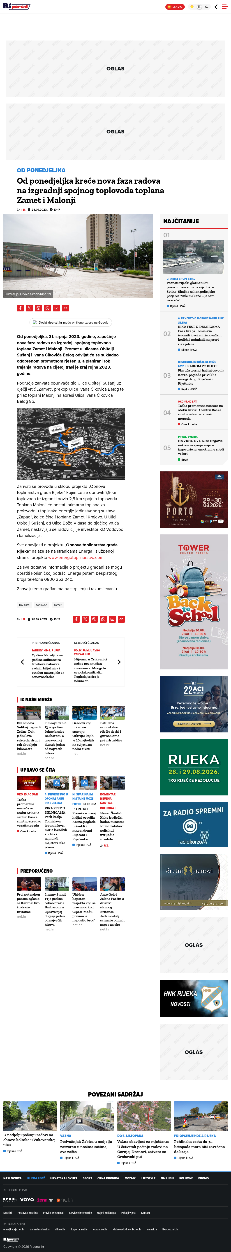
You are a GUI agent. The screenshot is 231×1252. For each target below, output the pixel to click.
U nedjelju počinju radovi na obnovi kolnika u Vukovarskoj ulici (29, 1139)
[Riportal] (16, 7)
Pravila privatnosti (53, 1213)
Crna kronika (28, 831)
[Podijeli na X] (29, 308)
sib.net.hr (60, 1229)
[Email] (56, 308)
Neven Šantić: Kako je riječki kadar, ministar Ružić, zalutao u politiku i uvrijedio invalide (112, 826)
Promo (203, 1178)
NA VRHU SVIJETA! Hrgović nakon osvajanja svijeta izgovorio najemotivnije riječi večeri (201, 447)
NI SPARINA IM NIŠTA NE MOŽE (82, 796)
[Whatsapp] (47, 308)
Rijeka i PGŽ (56, 853)
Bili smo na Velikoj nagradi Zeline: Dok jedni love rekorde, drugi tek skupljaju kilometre (29, 736)
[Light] (192, 7)
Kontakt (145, 1213)
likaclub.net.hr (170, 1229)
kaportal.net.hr (79, 1229)
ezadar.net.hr (100, 1229)
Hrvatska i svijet (63, 1178)
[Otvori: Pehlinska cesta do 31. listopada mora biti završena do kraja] (201, 1116)
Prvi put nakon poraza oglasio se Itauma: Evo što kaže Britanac (28, 903)
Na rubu (167, 1178)
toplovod (41, 605)
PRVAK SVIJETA (188, 437)
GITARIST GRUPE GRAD (181, 279)
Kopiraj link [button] (65, 308)
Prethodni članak (23, 662)
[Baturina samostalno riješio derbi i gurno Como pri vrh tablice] (112, 713)
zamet (58, 605)
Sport (184, 459)
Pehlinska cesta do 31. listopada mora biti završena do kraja (199, 1146)
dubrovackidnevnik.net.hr (127, 1229)
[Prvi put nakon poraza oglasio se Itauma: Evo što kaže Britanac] (29, 884)
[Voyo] (27, 1199)
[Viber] (38, 308)
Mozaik (130, 1178)
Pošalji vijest (128, 1213)
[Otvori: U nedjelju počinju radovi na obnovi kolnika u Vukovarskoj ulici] (30, 1116)
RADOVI (24, 605)
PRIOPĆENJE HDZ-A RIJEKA (195, 1135)
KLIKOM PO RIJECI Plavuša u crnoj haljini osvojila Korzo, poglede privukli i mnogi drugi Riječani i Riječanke (84, 821)
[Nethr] (65, 1199)
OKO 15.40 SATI (27, 794)
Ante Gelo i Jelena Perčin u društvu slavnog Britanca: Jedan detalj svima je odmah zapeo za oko (112, 909)
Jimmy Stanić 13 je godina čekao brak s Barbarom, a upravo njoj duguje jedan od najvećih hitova (55, 738)
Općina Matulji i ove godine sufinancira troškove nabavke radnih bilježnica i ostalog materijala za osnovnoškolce (48, 666)
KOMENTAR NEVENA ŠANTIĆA (108, 798)
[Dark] (207, 7)
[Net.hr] (10, 1199)
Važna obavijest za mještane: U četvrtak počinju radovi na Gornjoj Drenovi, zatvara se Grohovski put (143, 1149)
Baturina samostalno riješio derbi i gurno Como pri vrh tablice (111, 731)
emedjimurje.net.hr (13, 1229)
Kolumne (186, 1178)
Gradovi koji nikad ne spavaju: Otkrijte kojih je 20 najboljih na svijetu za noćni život (83, 736)
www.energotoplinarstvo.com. (76, 557)
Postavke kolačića (28, 1213)
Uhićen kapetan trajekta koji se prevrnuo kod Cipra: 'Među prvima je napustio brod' (84, 907)
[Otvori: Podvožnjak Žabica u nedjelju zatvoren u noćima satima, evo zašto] (87, 1116)
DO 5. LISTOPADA (130, 1135)
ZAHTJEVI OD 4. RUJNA (46, 650)
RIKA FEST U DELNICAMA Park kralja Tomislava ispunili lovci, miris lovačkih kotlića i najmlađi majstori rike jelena (56, 827)
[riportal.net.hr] (11, 1239)
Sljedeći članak (119, 662)
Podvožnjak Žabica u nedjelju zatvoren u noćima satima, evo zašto (86, 1146)
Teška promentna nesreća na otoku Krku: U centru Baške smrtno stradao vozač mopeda (29, 812)
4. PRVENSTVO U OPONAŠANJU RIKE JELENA (56, 798)
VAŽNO (65, 1135)
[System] (199, 7)
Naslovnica (12, 1178)
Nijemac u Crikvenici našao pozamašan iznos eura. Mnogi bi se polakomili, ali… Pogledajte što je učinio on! (90, 670)
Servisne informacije (80, 1213)
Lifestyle (148, 1178)
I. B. (23, 209)
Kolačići (7, 1213)
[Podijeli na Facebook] (20, 308)
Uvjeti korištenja (106, 1213)
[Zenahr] (45, 1199)
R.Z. (106, 845)
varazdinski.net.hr (40, 1229)
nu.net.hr (152, 1229)
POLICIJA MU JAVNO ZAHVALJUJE (87, 652)
